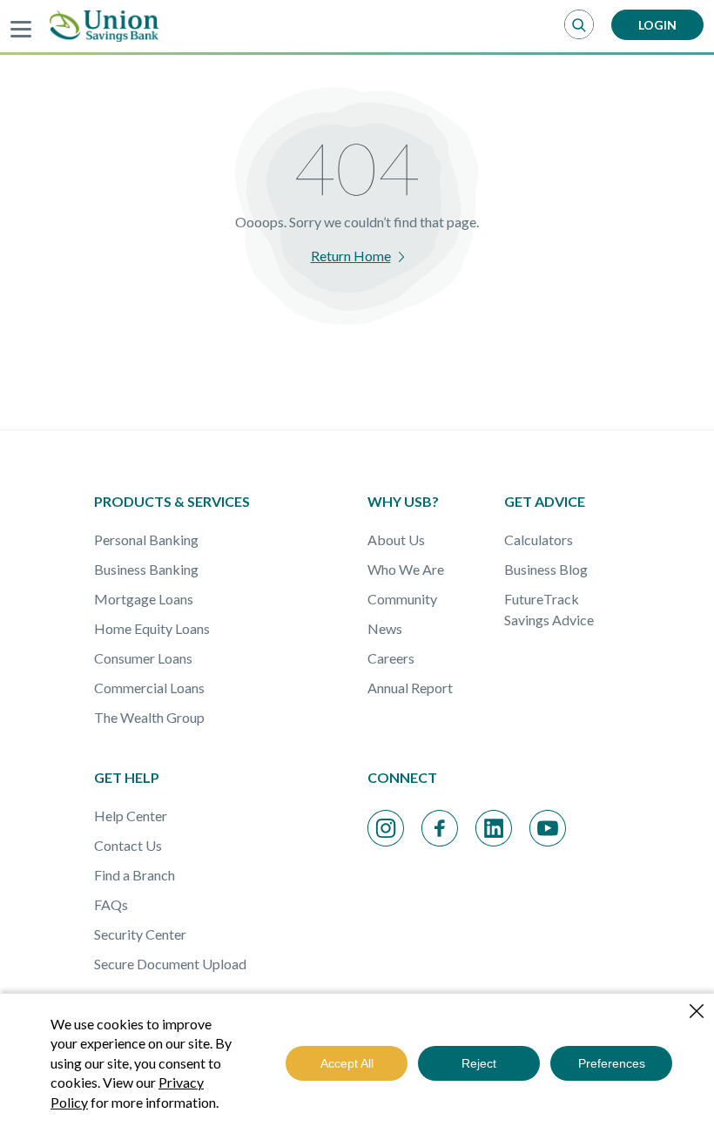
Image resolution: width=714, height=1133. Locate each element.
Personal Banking (146, 539)
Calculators (538, 539)
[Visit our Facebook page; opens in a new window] (439, 828)
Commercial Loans (149, 687)
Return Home (351, 255)
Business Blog (546, 569)
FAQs (111, 904)
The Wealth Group (149, 717)
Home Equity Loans (152, 628)
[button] (579, 25)
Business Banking (146, 569)
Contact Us (128, 845)
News (384, 628)
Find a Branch (134, 875)
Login (657, 24)
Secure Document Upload (170, 963)
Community (402, 598)
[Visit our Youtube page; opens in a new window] (547, 828)
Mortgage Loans (143, 598)
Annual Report (410, 687)
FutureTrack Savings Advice (549, 609)
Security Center (140, 934)
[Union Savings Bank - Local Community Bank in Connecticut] (104, 26)
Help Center (130, 815)
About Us (396, 539)
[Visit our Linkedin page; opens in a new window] (493, 828)
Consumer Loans (143, 658)
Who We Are (405, 569)
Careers (390, 658)
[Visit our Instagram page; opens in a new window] (385, 828)
